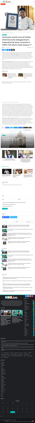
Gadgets (26, 312)
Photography (27, 306)
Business (26, 300)
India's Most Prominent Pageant (5, 354)
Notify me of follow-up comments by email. (9, 204)
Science (26, 315)
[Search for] (33, 2)
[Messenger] (9, 50)
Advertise (14, 421)
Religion (26, 331)
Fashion (2, 372)
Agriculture (26, 329)
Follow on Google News (30, 421)
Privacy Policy (18, 421)
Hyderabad (29, 352)
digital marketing (16, 352)
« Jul (1, 416)
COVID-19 (11, 352)
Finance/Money (27, 325)
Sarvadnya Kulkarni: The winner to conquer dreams (6, 175)
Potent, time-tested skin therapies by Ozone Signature (17, 175)
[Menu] (1, 2)
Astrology (2, 365)
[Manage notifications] (33, 421)
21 (22, 410)
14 (22, 408)
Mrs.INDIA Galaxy (26, 354)
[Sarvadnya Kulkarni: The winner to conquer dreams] (6, 171)
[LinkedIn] (7, 50)
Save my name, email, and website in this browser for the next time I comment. (14, 202)
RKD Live (4, 47)
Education (26, 309)
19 (12, 410)
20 (17, 410)
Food (25, 322)
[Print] (14, 50)
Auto (2, 366)
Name (3, 195)
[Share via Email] (12, 50)
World (25, 328)
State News (26, 316)
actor (2, 352)
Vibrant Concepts (6, 357)
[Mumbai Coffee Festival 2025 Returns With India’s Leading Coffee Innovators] (28, 171)
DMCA (22, 421)
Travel (25, 305)
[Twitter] (5, 50)
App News (26, 332)
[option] (17, 139)
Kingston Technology (13, 354)
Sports (25, 318)
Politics (26, 335)
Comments (28, 221)
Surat (2, 357)
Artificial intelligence (6, 352)
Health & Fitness (27, 303)
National (2, 380)
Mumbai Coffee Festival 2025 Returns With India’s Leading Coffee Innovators (28, 175)
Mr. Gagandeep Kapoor (20, 354)
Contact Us (25, 421)
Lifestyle (4, 135)
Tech (2, 393)
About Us (11, 421)
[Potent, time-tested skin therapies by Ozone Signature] (17, 171)
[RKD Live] (7, 2)
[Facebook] (3, 50)
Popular (17, 221)
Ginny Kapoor (25, 352)
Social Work (26, 319)
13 (17, 408)
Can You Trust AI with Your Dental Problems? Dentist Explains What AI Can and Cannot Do (17, 319)
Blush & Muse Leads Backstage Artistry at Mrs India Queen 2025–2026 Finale (11, 139)
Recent (6, 221)
